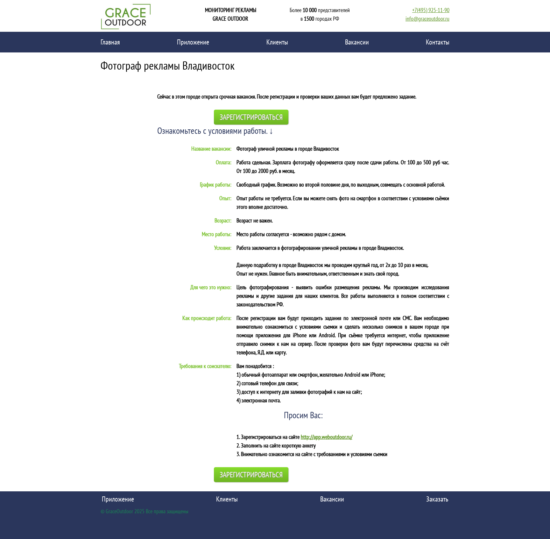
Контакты (437, 42)
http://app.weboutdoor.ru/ (326, 436)
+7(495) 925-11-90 (430, 10)
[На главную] (126, 16)
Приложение (193, 42)
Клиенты (277, 42)
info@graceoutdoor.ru (427, 18)
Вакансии (357, 42)
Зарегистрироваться (251, 117)
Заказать (437, 499)
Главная (110, 42)
